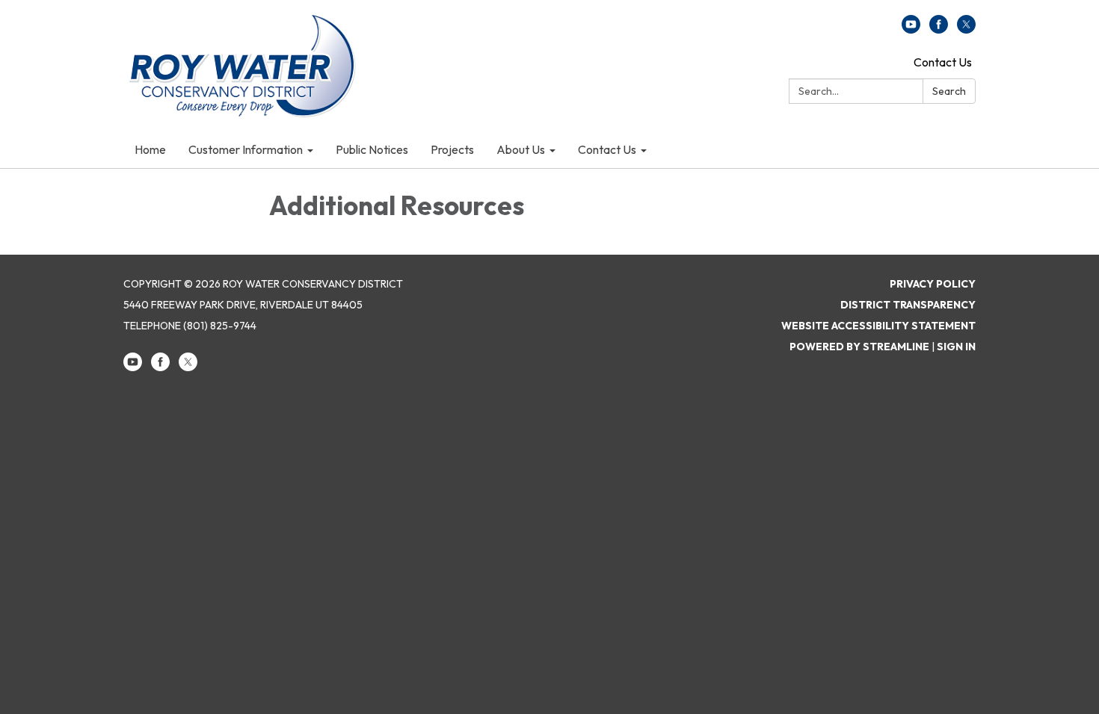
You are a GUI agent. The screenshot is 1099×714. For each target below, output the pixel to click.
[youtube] (911, 29)
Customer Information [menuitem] (245, 149)
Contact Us (943, 62)
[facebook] (938, 29)
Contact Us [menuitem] (607, 149)
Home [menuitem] (150, 149)
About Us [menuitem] (520, 149)
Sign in (956, 346)
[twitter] (966, 29)
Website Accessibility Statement (878, 325)
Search (949, 91)
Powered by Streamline (859, 346)
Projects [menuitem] (452, 149)
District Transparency (908, 304)
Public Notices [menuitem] (372, 149)
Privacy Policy (933, 284)
